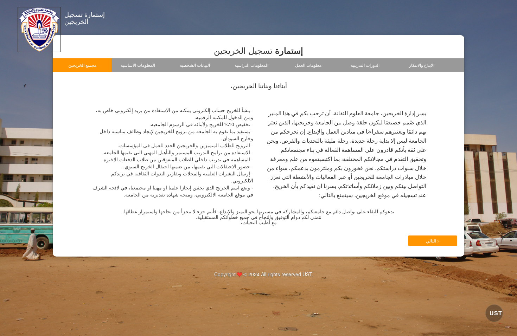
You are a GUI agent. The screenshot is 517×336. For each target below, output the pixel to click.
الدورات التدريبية (365, 65)
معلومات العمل (308, 65)
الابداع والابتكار (421, 65)
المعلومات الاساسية (138, 65)
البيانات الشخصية (195, 65)
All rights (270, 274)
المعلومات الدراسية (251, 65)
